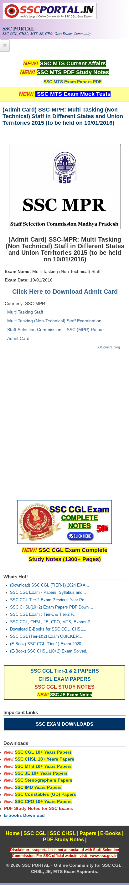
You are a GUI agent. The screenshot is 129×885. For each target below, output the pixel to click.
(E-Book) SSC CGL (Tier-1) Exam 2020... (47, 644)
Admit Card (18, 338)
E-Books (110, 833)
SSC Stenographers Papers (43, 780)
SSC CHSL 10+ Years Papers (44, 759)
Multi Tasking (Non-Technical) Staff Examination (54, 320)
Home (13, 833)
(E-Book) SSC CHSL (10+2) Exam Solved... (50, 651)
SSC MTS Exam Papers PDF (73, 81)
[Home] (50, 17)
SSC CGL (34, 833)
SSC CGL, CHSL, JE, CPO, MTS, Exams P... (52, 622)
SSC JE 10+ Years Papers (41, 773)
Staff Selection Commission (34, 329)
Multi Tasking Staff (25, 311)
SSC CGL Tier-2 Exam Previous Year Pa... (49, 600)
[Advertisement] (64, 422)
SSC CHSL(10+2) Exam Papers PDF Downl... (51, 607)
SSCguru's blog (108, 347)
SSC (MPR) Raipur (85, 329)
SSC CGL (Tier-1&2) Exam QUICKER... (46, 636)
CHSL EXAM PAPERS (65, 679)
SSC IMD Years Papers (38, 787)
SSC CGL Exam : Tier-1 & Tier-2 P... (43, 614)
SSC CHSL (63, 833)
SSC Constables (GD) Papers (45, 794)
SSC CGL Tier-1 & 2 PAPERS (64, 671)
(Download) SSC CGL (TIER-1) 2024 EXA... (49, 585)
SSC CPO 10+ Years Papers (43, 801)
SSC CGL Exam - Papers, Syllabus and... (48, 592)
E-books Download (24, 815)
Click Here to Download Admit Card (65, 291)
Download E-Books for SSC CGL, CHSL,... (49, 629)
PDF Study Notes (63, 839)
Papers (88, 833)
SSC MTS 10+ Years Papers (43, 766)
